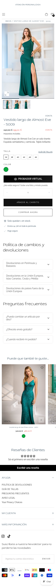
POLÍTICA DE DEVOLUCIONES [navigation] (17, 485)
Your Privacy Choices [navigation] (12, 502)
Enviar (46, 559)
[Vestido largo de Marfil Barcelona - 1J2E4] (24, 394)
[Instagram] (3, 536)
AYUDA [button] (6, 477)
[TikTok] (9, 536)
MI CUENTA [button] (9, 513)
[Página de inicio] (28, 14)
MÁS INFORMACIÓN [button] (14, 524)
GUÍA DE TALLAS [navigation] (10, 489)
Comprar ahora (28, 212)
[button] (3, 14)
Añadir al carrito (28, 202)
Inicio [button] (8, 21)
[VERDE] (6, 169)
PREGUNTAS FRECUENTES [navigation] (15, 493)
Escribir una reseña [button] (28, 467)
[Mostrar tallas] (41, 419)
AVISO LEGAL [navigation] (8, 498)
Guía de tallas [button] (45, 152)
